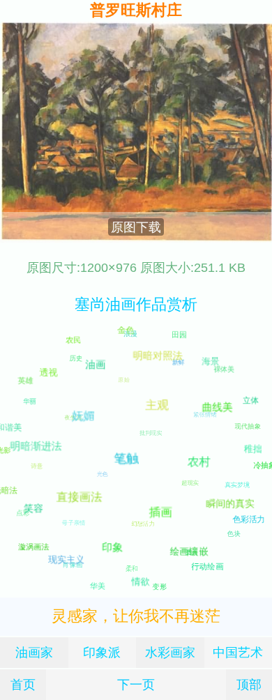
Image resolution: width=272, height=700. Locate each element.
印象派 (102, 652)
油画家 (34, 652)
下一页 (136, 684)
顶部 (249, 684)
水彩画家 (170, 652)
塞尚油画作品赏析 (136, 304)
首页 (23, 684)
